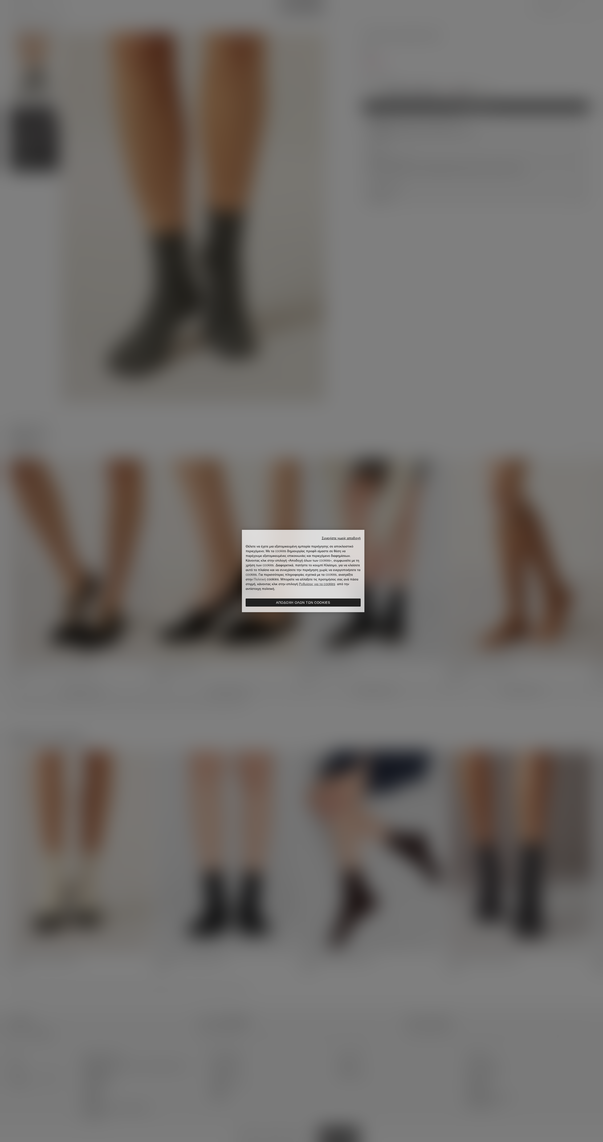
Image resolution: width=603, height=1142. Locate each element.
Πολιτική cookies (266, 579)
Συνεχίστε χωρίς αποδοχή (341, 538)
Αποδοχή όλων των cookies (303, 602)
